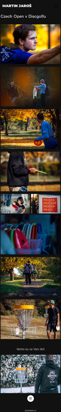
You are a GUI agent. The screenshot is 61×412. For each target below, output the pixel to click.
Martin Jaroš (17, 6)
